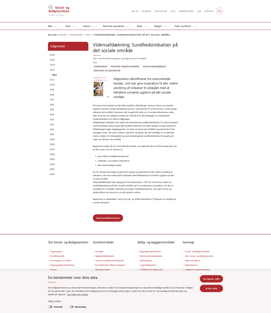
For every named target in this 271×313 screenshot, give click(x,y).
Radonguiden (146, 260)
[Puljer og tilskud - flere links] (194, 26)
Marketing (80, 306)
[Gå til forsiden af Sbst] (58, 11)
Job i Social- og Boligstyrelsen (199, 256)
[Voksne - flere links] (93, 26)
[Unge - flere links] (73, 26)
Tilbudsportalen (102, 269)
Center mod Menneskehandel (109, 260)
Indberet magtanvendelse (197, 269)
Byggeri (158, 26)
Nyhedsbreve (191, 265)
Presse (53, 269)
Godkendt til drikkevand (151, 269)
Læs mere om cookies (77, 294)
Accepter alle (211, 278)
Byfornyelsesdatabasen (151, 256)
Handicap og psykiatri (113, 26)
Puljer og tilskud (183, 26)
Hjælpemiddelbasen (104, 256)
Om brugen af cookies (60, 260)
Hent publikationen (108, 218)
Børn (50, 26)
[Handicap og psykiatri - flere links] (127, 26)
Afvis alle (211, 288)
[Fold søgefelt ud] (219, 11)
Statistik (58, 306)
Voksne (86, 26)
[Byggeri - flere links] (165, 26)
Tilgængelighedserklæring (62, 265)
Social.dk (99, 251)
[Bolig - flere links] (145, 26)
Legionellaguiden (148, 265)
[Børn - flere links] (55, 26)
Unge (67, 26)
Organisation (56, 251)
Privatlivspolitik (57, 256)
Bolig (139, 26)
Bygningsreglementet (150, 251)
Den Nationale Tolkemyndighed (110, 265)
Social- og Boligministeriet (197, 251)
